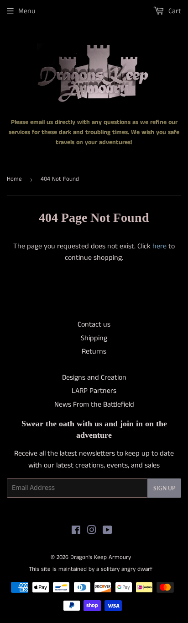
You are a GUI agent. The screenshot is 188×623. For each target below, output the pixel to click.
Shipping (94, 338)
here (159, 246)
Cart (174, 11)
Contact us (94, 324)
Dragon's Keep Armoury (100, 557)
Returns (94, 351)
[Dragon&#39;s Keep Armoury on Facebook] (76, 531)
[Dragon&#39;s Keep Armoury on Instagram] (91, 531)
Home (14, 179)
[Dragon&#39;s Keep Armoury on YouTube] (107, 531)
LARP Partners (94, 391)
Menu (27, 11)
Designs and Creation (94, 377)
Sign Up (164, 488)
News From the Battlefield (94, 404)
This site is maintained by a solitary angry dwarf (90, 569)
